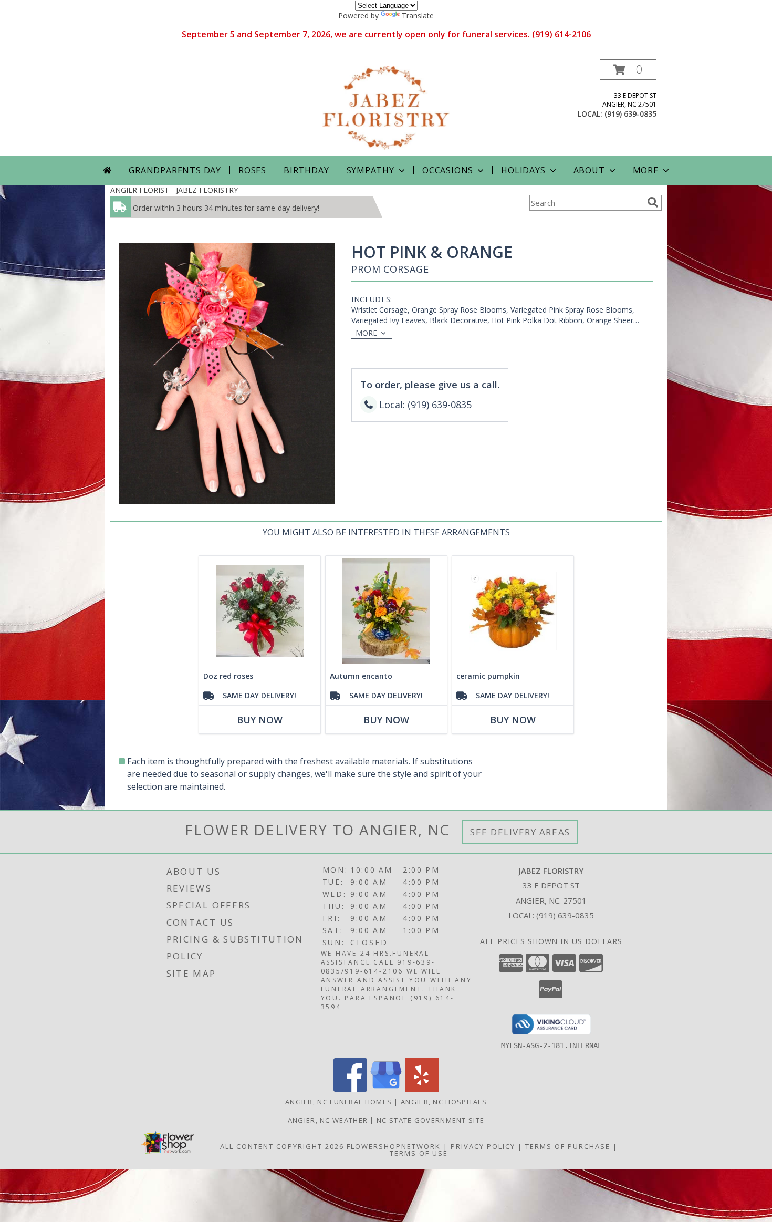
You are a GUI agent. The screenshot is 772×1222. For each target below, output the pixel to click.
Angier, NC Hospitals (444, 1101)
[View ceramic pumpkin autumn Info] (512, 611)
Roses (252, 170)
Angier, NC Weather (328, 1120)
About (589, 170)
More (646, 170)
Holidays (523, 170)
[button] (628, 69)
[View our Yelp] (422, 1089)
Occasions (447, 170)
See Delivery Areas (520, 832)
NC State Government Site (430, 1120)
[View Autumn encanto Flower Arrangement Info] (386, 611)
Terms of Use (419, 1153)
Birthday (306, 170)
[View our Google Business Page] (386, 1089)
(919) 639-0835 (630, 114)
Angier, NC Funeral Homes (338, 1101)
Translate (418, 15)
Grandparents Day (175, 170)
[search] (652, 202)
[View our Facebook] (350, 1089)
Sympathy (370, 170)
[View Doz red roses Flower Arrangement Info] (259, 611)
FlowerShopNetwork (394, 1146)
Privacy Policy (483, 1146)
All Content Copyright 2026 (282, 1146)
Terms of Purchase (567, 1146)
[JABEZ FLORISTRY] (386, 107)
